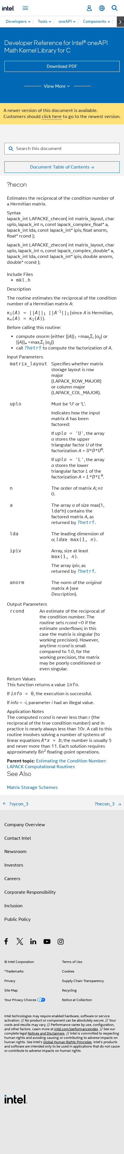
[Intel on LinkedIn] (33, 942)
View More (55, 86)
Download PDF (62, 66)
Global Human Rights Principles (67, 1042)
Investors (13, 865)
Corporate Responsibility (30, 892)
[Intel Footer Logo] (15, 1099)
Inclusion (13, 906)
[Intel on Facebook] (6, 942)
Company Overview (24, 825)
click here (52, 116)
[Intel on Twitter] (20, 942)
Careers (12, 879)
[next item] (120, 21)
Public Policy (17, 919)
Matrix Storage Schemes (32, 787)
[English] (101, 8)
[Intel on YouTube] (47, 942)
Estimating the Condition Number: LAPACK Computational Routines (56, 764)
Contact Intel (17, 838)
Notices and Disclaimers (46, 1033)
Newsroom (15, 851)
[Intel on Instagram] (61, 942)
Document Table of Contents (59, 167)
